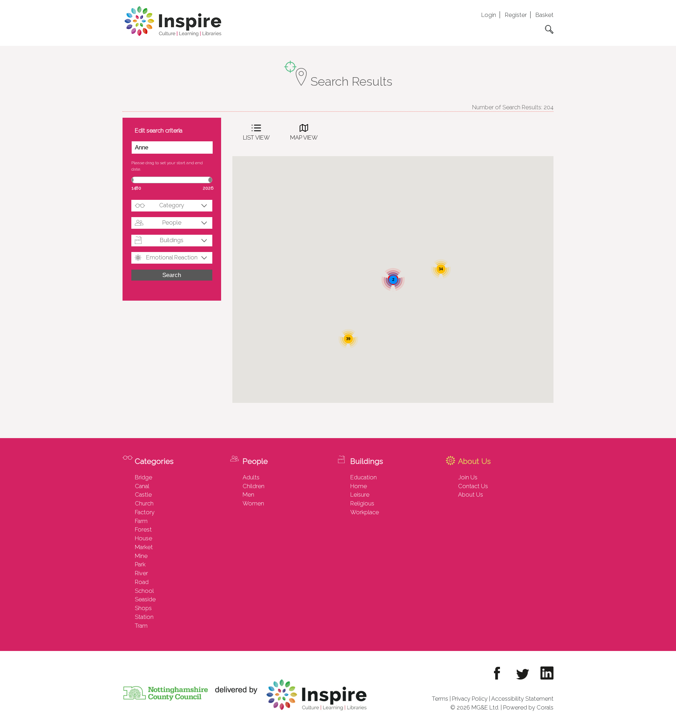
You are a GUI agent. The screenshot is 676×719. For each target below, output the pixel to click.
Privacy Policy (470, 698)
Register (516, 14)
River (141, 573)
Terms (440, 698)
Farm (141, 520)
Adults (251, 477)
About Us (470, 494)
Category (171, 205)
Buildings (171, 240)
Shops (143, 608)
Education (363, 477)
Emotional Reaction (172, 257)
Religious (362, 503)
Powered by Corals (528, 707)
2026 (208, 188)
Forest (143, 529)
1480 (136, 188)
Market (144, 547)
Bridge (143, 477)
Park (140, 564)
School (144, 590)
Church (144, 503)
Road (142, 581)
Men (248, 494)
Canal (142, 486)
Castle (143, 494)
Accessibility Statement (522, 698)
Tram (141, 625)
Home (358, 486)
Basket (544, 14)
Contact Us (473, 486)
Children (253, 486)
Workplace (364, 512)
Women (253, 503)
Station (144, 616)
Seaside (145, 599)
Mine (141, 555)
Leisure (359, 494)
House (143, 538)
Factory (145, 512)
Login (488, 14)
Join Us (467, 477)
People (171, 222)
